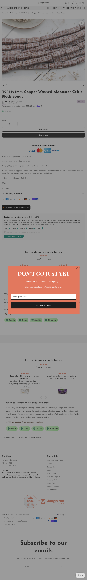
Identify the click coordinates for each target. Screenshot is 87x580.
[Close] (77, 268)
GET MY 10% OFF (43, 305)
